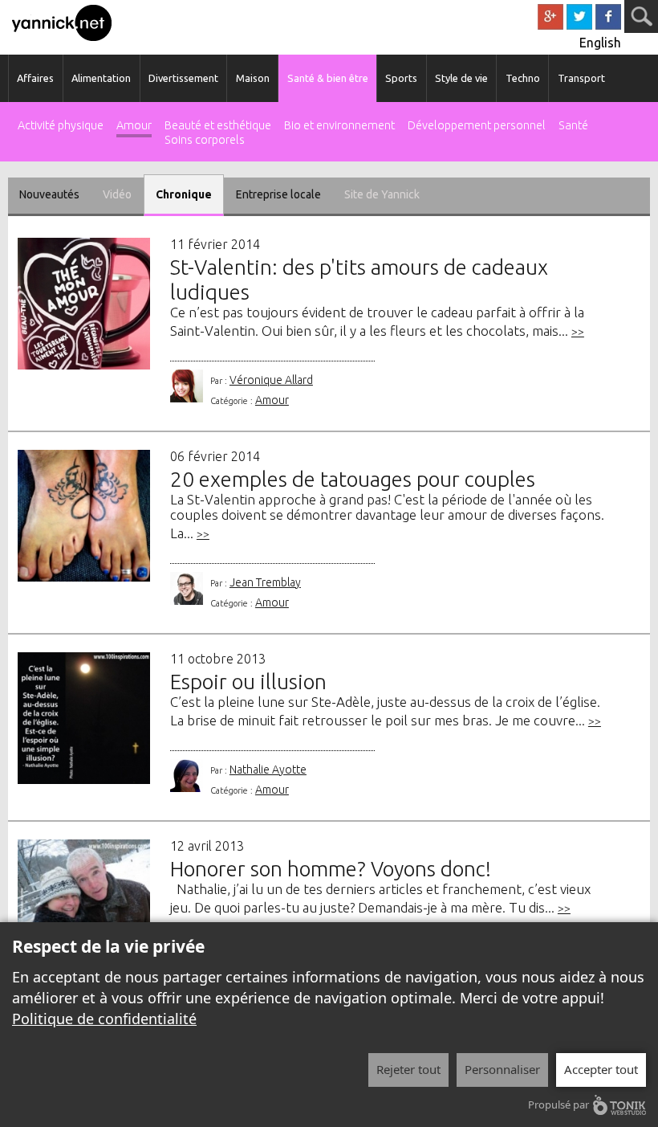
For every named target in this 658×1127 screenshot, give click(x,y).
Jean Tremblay (265, 582)
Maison (253, 78)
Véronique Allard (271, 380)
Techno (523, 78)
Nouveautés (49, 194)
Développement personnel (477, 126)
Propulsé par (558, 1104)
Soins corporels (204, 140)
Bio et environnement (339, 126)
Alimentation (101, 78)
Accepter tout (601, 1069)
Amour (134, 126)
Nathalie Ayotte (268, 769)
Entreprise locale (278, 194)
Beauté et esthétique (217, 126)
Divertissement (183, 78)
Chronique (184, 194)
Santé (573, 126)
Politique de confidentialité (104, 1018)
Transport (581, 78)
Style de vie (461, 78)
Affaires (35, 78)
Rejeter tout (408, 1069)
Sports (401, 78)
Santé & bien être (327, 78)
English (600, 42)
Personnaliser (502, 1069)
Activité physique (61, 126)
